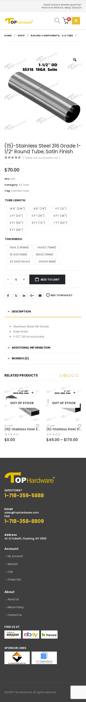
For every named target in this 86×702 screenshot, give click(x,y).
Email (39, 295)
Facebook (7, 295)
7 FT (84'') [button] (60, 223)
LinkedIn (24, 295)
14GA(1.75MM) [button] (46, 247)
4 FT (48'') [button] (60, 216)
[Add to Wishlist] (38, 425)
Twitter (15, 295)
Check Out (14, 579)
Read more (32, 393)
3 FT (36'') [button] (38, 216)
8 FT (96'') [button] (16, 230)
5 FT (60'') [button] (16, 223)
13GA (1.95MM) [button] (19, 247)
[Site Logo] (18, 20)
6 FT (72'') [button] (38, 223)
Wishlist (12, 564)
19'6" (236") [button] (17, 209)
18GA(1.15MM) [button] (44, 254)
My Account (15, 556)
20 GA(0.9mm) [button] (20, 261)
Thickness (13, 239)
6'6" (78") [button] (40, 209)
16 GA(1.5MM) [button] (18, 254)
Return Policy (15, 607)
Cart (10, 572)
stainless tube (20, 190)
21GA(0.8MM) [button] (47, 261)
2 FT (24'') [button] (16, 216)
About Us (13, 599)
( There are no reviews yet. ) (41, 158)
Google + (32, 295)
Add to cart (50, 279)
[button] (57, 21)
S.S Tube (24, 185)
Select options (74, 393)
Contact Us (14, 615)
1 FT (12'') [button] (61, 209)
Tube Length (15, 200)
